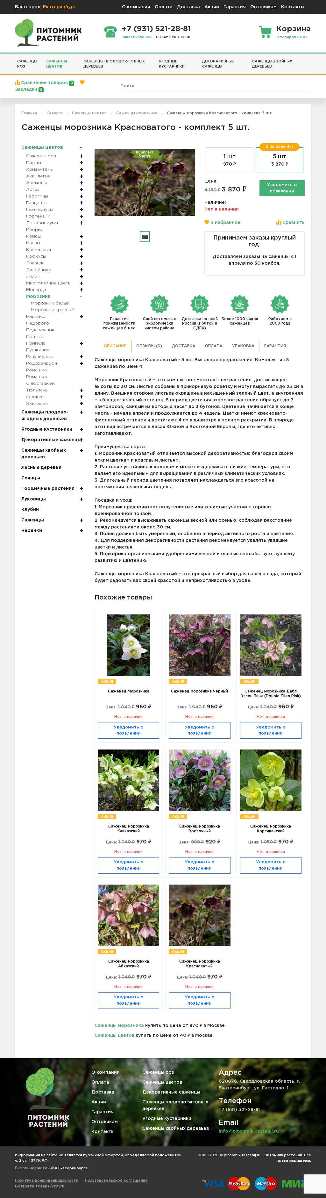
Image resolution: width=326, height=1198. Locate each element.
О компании (136, 7)
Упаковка (243, 346)
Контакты (292, 7)
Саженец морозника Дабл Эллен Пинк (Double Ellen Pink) (270, 694)
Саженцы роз (158, 1072)
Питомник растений (34, 1168)
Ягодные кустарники (166, 1119)
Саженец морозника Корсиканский (270, 829)
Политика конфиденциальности (46, 1180)
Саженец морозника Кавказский (128, 829)
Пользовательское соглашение (116, 1180)
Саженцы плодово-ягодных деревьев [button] (114, 64)
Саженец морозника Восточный (199, 829)
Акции (211, 7)
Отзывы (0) (149, 346)
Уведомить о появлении (282, 188)
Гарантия (234, 7)
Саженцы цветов (114, 1035)
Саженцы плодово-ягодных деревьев (175, 1105)
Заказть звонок (137, 37)
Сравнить (293, 223)
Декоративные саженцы (171, 1092)
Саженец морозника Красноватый (199, 964)
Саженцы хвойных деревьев (175, 1128)
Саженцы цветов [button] (56, 64)
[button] (309, 59)
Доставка (188, 7)
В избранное (225, 223)
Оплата (164, 7)
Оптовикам (263, 7)
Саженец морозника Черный (199, 691)
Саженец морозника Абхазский (128, 964)
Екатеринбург (59, 7)
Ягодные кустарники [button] (172, 64)
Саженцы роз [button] (27, 64)
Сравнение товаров (46, 83)
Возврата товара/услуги (39, 1186)
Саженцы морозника (119, 1026)
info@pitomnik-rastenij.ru (249, 1131)
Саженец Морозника (128, 691)
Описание (115, 346)
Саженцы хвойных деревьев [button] (272, 64)
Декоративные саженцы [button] (218, 64)
